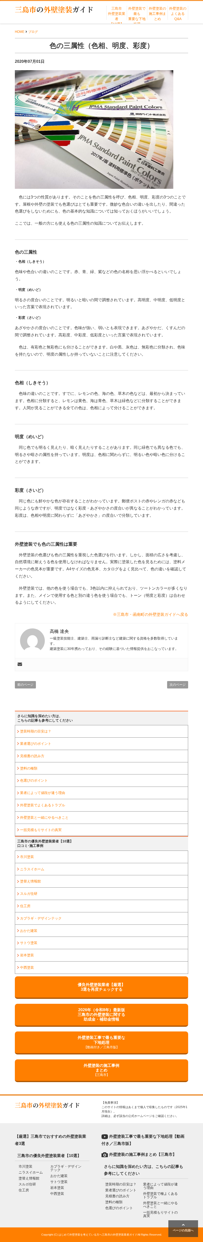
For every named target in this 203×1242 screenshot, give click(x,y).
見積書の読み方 (32, 756)
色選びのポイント (34, 780)
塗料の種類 (28, 768)
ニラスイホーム (32, 869)
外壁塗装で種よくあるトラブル (160, 1195)
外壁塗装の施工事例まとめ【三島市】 (143, 1154)
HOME (20, 32)
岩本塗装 (27, 955)
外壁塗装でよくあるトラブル (42, 805)
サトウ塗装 (28, 943)
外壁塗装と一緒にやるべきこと (44, 817)
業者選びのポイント (35, 744)
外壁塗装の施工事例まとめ (157, 13)
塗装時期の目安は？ (35, 731)
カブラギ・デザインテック (41, 918)
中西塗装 (27, 967)
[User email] (20, 664)
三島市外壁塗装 (54, 9)
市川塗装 (27, 857)
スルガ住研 (28, 894)
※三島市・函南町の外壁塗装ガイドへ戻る (150, 614)
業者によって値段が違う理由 (42, 793)
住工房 (25, 906)
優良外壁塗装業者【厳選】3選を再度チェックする (101, 987)
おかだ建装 (28, 931)
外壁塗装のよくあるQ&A (177, 13)
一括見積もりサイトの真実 (41, 830)
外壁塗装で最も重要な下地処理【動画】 (137, 18)
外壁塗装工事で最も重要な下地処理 (101, 1042)
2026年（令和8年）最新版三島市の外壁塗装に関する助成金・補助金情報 (101, 1014)
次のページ (178, 684)
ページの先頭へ (183, 1230)
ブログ (33, 32)
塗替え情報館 (30, 881)
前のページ (25, 684)
